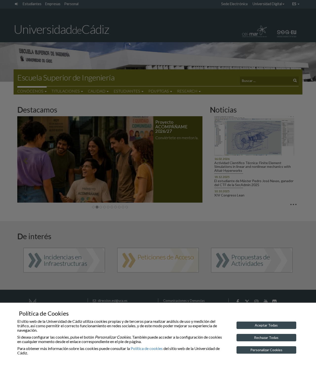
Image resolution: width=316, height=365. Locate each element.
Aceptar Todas (266, 325)
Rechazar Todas (266, 337)
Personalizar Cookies (266, 350)
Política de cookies (147, 348)
